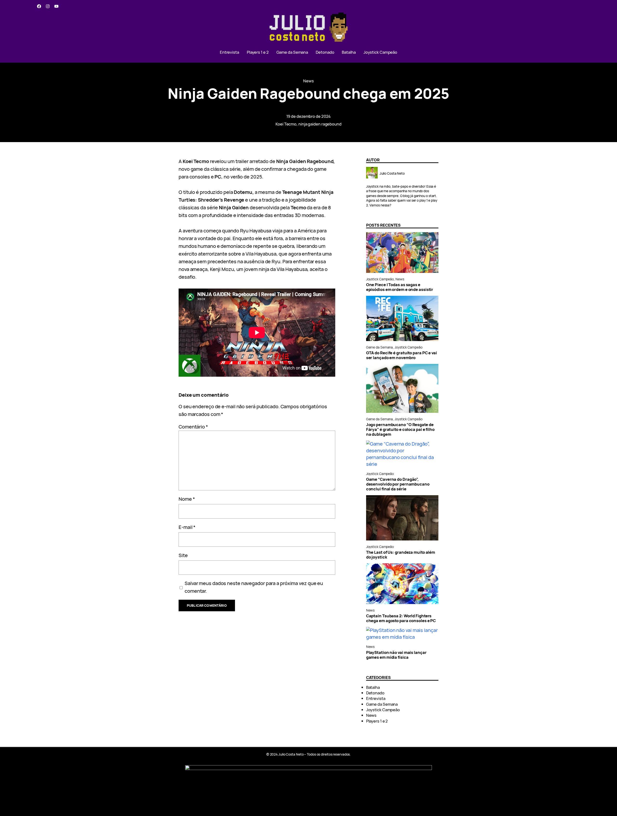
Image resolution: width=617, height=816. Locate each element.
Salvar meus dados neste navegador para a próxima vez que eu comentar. (254, 587)
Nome (187, 499)
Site (183, 555)
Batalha (373, 687)
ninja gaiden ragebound (320, 124)
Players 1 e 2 (377, 721)
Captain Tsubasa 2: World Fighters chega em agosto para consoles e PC (401, 618)
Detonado (375, 693)
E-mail (187, 527)
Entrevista (375, 698)
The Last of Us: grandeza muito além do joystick (400, 554)
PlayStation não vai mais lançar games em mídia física (396, 655)
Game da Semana (379, 347)
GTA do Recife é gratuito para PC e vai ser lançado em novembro (401, 355)
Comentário (193, 426)
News (308, 81)
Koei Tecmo (285, 124)
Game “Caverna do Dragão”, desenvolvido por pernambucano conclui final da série (397, 484)
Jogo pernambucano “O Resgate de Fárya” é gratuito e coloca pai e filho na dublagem (400, 429)
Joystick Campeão (380, 279)
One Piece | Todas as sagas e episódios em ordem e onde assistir (399, 287)
